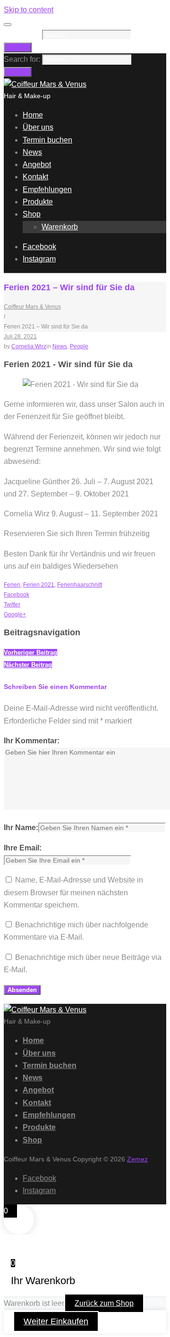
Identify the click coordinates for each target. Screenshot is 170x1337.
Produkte (38, 202)
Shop (32, 214)
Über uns (38, 127)
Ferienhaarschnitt (79, 584)
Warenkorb (60, 227)
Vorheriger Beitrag (30, 652)
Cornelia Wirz (28, 346)
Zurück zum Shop (104, 1303)
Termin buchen (47, 140)
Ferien (12, 584)
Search (18, 47)
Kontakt (35, 177)
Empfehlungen (47, 189)
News (32, 152)
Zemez (137, 1158)
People (79, 346)
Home (33, 115)
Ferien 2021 (38, 584)
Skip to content (28, 10)
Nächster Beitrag (28, 664)
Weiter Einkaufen (56, 1321)
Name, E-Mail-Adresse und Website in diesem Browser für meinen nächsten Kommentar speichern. (73, 892)
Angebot (37, 164)
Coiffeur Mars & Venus (32, 306)
